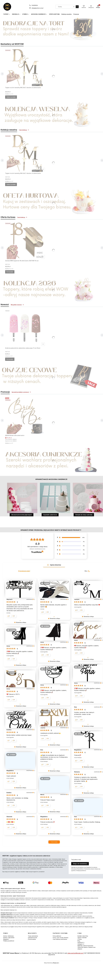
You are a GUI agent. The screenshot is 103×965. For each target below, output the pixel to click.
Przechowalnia (32, 939)
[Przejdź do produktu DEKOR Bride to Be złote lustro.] (25, 415)
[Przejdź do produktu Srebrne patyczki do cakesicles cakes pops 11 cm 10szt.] (25, 328)
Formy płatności (57, 936)
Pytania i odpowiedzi (8, 937)
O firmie (80, 939)
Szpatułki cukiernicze (50, 515)
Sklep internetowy (51, 962)
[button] (77, 6)
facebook (80, 942)
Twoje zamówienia (33, 936)
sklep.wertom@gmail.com (75, 953)
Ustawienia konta (32, 937)
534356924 (35, 5)
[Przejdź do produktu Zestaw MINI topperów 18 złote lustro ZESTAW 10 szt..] (25, 240)
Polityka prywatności (8, 941)
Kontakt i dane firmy (83, 936)
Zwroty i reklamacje (8, 936)
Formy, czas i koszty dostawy (60, 937)
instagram (80, 944)
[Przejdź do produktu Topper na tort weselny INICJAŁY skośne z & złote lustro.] (25, 67)
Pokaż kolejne (54, 841)
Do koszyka (10, 271)
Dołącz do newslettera (80, 863)
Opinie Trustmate (82, 937)
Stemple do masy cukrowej (83, 515)
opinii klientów (37, 546)
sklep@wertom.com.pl (37, 8)
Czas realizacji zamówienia (60, 939)
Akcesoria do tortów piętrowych (21, 515)
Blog (79, 941)
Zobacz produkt (11, 97)
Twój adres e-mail (76, 859)
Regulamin (6, 939)
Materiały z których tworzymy (85, 945)
